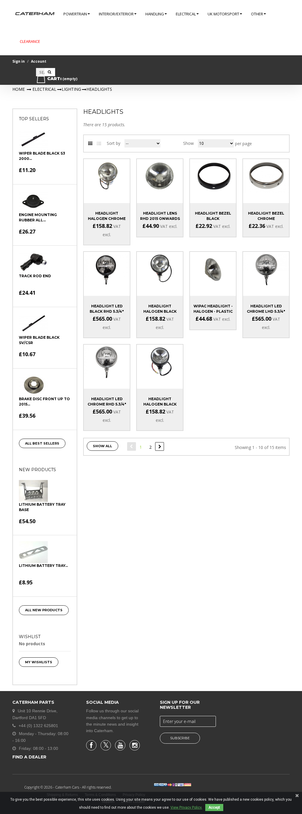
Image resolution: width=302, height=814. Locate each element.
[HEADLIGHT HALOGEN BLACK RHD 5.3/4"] (160, 268)
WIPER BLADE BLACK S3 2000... (42, 156)
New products (37, 469)
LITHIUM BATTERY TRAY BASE (42, 507)
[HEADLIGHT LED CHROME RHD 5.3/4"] (107, 361)
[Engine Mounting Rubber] (33, 201)
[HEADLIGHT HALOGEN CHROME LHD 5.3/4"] (107, 176)
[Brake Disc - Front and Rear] (33, 385)
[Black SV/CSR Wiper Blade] (33, 324)
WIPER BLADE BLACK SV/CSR (39, 340)
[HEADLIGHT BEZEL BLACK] (213, 176)
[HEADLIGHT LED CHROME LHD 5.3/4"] (266, 268)
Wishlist (29, 636)
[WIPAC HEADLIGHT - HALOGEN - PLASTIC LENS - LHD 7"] (213, 268)
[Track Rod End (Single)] (33, 262)
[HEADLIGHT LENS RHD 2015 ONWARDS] (160, 176)
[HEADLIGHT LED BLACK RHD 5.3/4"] (107, 268)
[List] (98, 143)
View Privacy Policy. (186, 807)
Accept (214, 807)
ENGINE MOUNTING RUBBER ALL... (38, 217)
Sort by (113, 143)
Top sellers (34, 118)
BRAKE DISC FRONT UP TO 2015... (44, 401)
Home (18, 89)
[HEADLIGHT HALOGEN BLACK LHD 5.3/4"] (160, 361)
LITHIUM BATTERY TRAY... (43, 565)
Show (188, 143)
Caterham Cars (67, 787)
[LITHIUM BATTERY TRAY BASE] (33, 491)
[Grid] (90, 143)
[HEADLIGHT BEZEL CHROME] (266, 176)
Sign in (18, 61)
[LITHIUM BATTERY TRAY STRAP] (33, 552)
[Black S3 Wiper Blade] (33, 140)
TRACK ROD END (35, 276)
